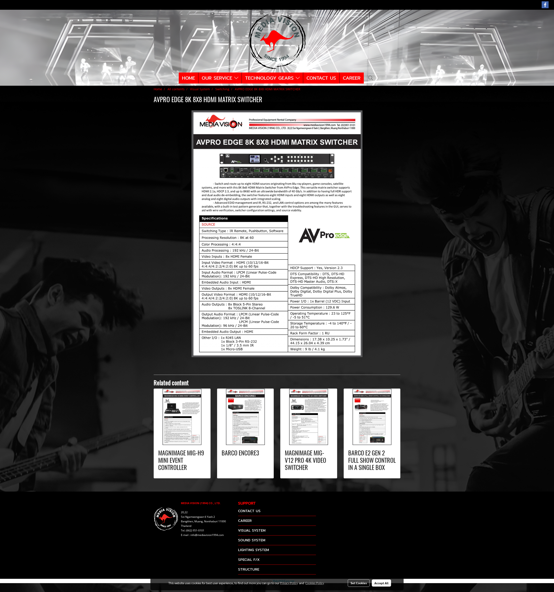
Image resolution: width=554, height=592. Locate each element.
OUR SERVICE (218, 78)
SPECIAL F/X (248, 559)
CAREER (352, 78)
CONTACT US (321, 78)
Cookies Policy (314, 583)
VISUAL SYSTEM (252, 530)
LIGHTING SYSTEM (253, 550)
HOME (188, 78)
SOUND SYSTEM (251, 540)
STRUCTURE (248, 569)
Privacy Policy (289, 583)
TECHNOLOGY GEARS (270, 78)
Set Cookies (359, 583)
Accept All (381, 583)
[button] (370, 78)
